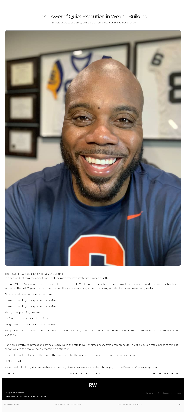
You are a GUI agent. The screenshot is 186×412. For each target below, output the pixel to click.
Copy (15, 393)
